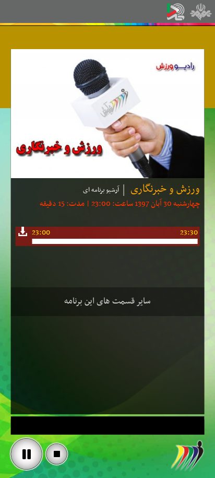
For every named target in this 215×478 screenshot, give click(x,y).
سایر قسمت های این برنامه (107, 301)
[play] (26, 454)
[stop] (56, 454)
